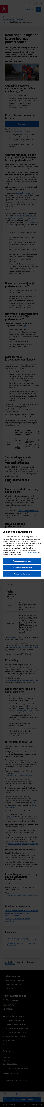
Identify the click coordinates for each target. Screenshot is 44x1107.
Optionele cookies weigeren (22, 567)
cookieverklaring (31, 552)
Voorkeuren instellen (22, 574)
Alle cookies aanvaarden (22, 561)
